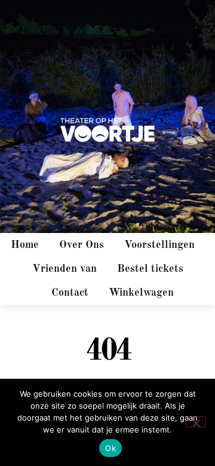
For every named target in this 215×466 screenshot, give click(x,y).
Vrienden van (64, 268)
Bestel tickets (150, 268)
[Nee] (196, 421)
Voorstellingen (159, 245)
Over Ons (81, 245)
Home (25, 245)
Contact (69, 292)
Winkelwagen (141, 292)
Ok (110, 448)
